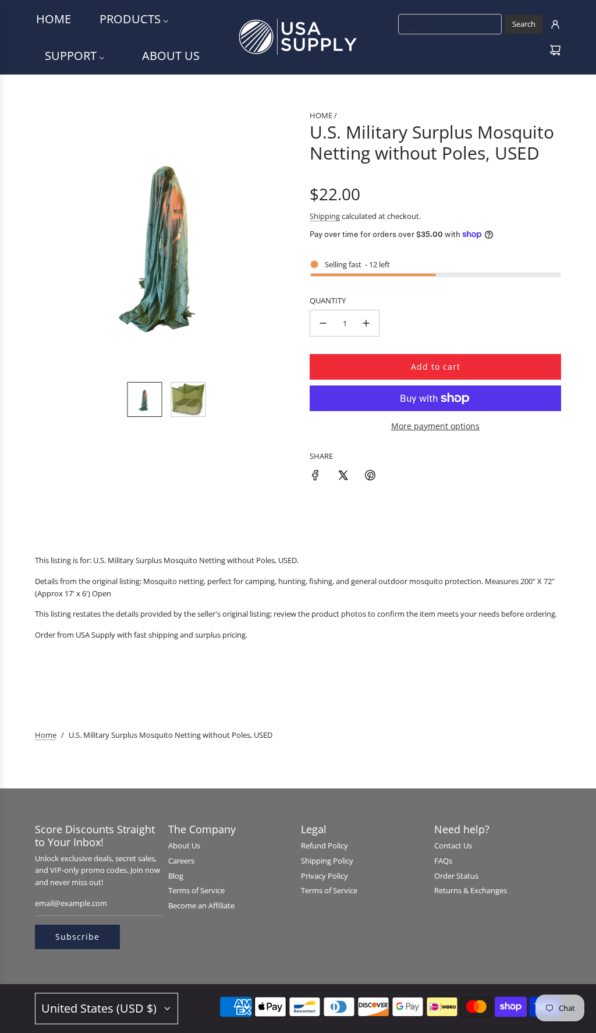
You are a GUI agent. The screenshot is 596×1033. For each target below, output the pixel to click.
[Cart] (555, 50)
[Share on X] (343, 476)
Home (45, 735)
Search (523, 24)
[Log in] (555, 24)
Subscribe (77, 936)
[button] (50, 241)
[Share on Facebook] (315, 476)
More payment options (435, 425)
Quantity (328, 300)
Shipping (325, 216)
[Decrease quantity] (323, 323)
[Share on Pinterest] (370, 476)
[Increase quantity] (366, 323)
